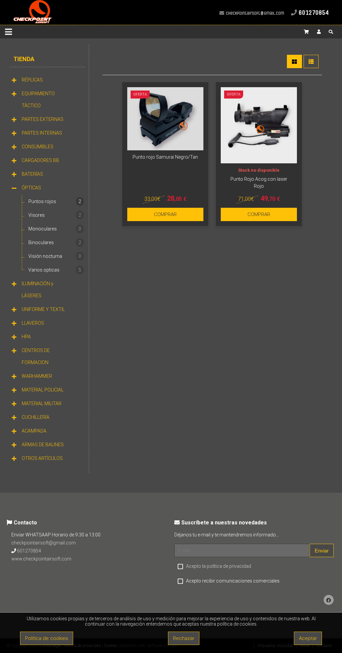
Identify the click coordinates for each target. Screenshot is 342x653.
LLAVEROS (33, 323)
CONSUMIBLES (37, 146)
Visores (54, 215)
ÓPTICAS (31, 187)
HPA (26, 336)
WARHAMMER (37, 376)
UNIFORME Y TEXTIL (43, 309)
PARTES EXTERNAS (42, 119)
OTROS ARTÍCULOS (42, 458)
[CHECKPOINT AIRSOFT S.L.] (32, 22)
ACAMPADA (34, 431)
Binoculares (54, 242)
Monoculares (54, 228)
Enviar (322, 550)
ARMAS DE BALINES (43, 444)
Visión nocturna (54, 256)
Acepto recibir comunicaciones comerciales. (233, 581)
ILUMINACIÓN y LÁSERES (37, 289)
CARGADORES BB (40, 160)
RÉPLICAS (32, 80)
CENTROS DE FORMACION (36, 356)
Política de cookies (46, 638)
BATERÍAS (32, 174)
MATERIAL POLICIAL (42, 389)
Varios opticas (54, 270)
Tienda (23, 58)
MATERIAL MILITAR (41, 403)
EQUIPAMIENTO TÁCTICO (38, 99)
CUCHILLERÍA (35, 417)
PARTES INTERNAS (42, 133)
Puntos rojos (54, 201)
